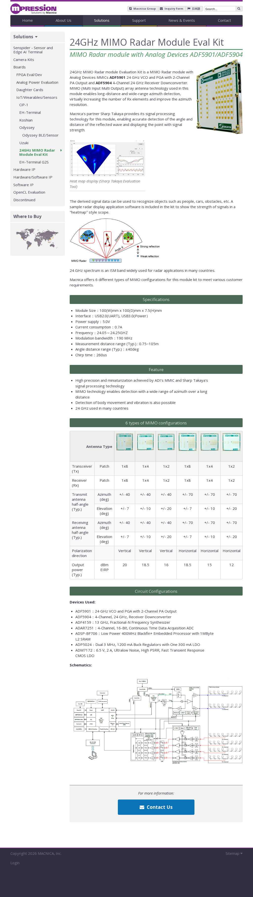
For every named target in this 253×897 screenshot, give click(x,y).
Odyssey (27, 127)
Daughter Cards (29, 89)
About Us (63, 20)
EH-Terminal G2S (34, 161)
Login (15, 862)
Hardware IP (24, 169)
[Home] (33, 6)
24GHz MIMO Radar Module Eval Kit (37, 152)
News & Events (182, 20)
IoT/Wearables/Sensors (36, 97)
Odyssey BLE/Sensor (40, 135)
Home (27, 20)
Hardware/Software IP (32, 177)
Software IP (23, 184)
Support (139, 20)
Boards (19, 66)
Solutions (101, 20)
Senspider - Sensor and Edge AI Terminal (33, 49)
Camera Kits (23, 59)
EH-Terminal (30, 112)
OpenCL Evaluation (29, 192)
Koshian (26, 120)
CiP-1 (23, 104)
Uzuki (23, 142)
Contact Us (159, 807)
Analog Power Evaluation (37, 82)
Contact (224, 20)
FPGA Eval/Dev (29, 74)
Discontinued (24, 199)
